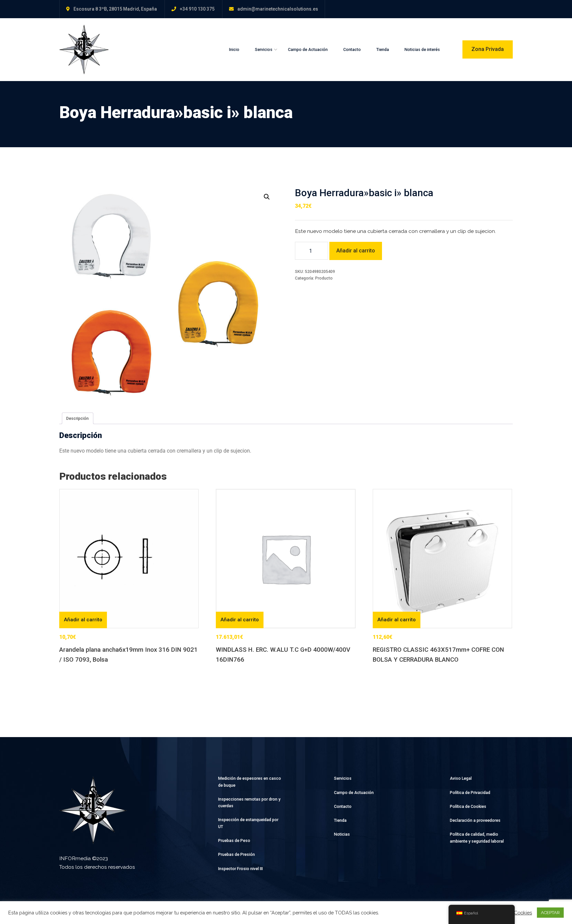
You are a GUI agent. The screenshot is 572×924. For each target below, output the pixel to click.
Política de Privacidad (470, 792)
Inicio (234, 49)
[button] (267, 197)
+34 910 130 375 (197, 9)
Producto (324, 278)
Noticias (342, 834)
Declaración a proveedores (475, 820)
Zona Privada (487, 49)
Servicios (263, 49)
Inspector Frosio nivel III (240, 868)
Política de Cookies (468, 806)
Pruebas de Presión (236, 854)
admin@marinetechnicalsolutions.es (277, 9)
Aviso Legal (461, 778)
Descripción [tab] (77, 418)
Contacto (352, 49)
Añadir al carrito (355, 250)
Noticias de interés (422, 49)
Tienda (382, 49)
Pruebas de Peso (234, 840)
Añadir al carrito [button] (83, 620)
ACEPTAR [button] (550, 912)
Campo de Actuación (308, 49)
